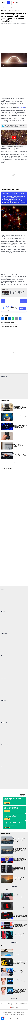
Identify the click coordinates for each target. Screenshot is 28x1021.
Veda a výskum (9, 7)
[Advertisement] (14, 34)
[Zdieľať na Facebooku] (2, 318)
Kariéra (18, 1014)
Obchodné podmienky (7, 1012)
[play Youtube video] (14, 137)
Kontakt (22, 1014)
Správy (3, 7)
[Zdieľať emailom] (16, 318)
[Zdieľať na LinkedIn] (9, 318)
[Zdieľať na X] (6, 318)
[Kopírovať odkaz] (20, 318)
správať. (15, 286)
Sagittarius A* (21, 107)
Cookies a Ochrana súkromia (19, 1012)
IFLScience (21, 104)
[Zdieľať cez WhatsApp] (13, 318)
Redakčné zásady (8, 1014)
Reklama (14, 1014)
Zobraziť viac (14, 463)
